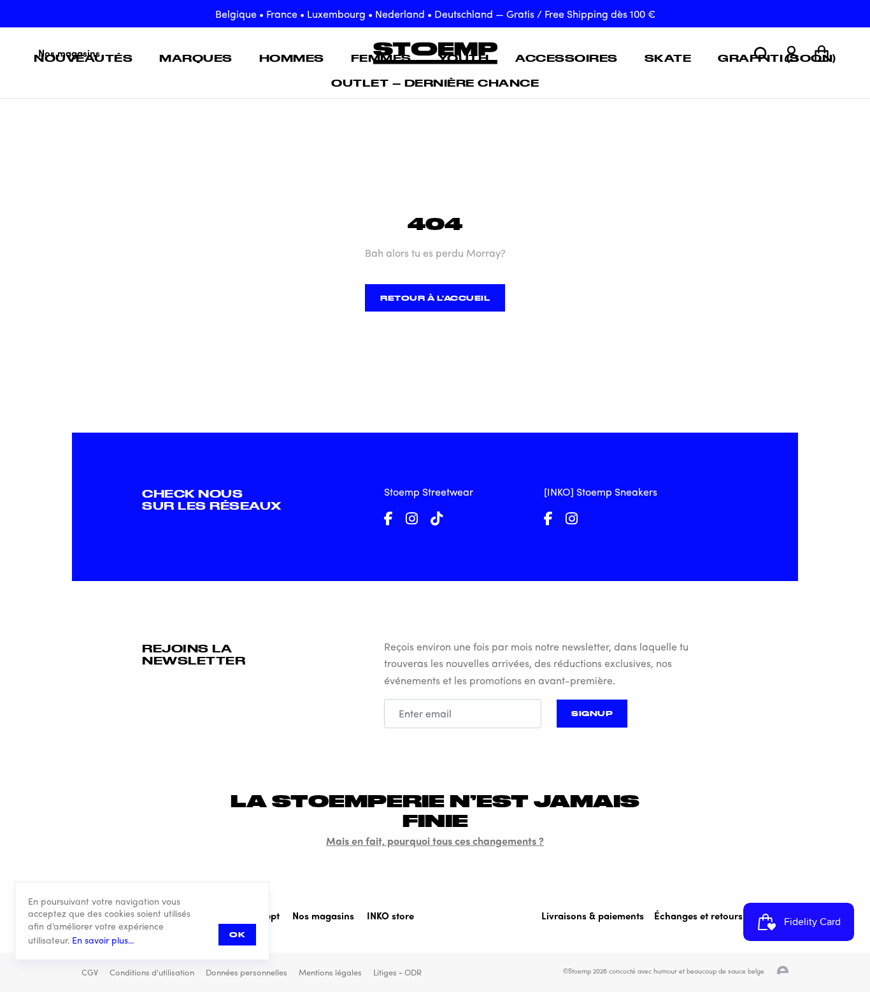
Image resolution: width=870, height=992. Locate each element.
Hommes (291, 58)
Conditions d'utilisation (152, 972)
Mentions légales (330, 972)
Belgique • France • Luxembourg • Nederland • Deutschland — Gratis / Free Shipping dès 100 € (435, 13)
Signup (592, 713)
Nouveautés (83, 58)
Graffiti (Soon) (777, 58)
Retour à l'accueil (435, 298)
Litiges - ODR (397, 972)
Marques (195, 58)
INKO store (390, 916)
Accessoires (566, 58)
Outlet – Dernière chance (435, 83)
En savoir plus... (103, 940)
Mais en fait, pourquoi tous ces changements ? (435, 840)
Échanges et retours (698, 916)
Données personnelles (246, 972)
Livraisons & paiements (592, 916)
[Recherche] (761, 54)
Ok (237, 934)
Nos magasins (323, 916)
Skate (668, 58)
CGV (90, 972)
